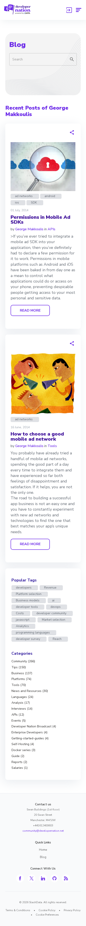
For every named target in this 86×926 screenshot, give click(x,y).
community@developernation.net (43, 831)
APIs (51, 229)
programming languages (33, 632)
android (50, 196)
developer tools (27, 607)
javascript (22, 620)
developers (24, 587)
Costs (20, 613)
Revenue (50, 587)
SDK (34, 202)
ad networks (24, 196)
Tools (52, 446)
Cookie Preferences (47, 914)
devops (55, 607)
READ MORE (30, 310)
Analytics (22, 626)
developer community (51, 613)
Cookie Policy (47, 910)
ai (53, 600)
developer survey (28, 639)
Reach (57, 639)
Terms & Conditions (18, 910)
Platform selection (28, 594)
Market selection (53, 620)
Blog (17, 44)
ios (17, 202)
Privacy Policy (72, 910)
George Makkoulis (29, 229)
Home (43, 850)
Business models (27, 600)
